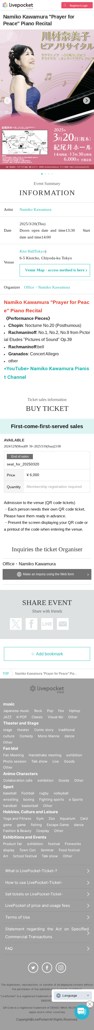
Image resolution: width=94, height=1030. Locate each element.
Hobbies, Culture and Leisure (30, 811)
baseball (9, 793)
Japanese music (16, 711)
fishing (36, 825)
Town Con (27, 850)
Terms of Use (17, 917)
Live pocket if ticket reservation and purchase (18, 5)
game (21, 825)
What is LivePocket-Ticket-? (31, 870)
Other (73, 717)
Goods (69, 761)
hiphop (74, 711)
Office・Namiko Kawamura (47, 287)
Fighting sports (51, 799)
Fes (61, 711)
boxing (28, 799)
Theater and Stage (21, 723)
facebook (31, 624)
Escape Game (58, 825)
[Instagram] (61, 967)
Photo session (14, 761)
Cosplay (42, 831)
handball (10, 806)
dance (69, 736)
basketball (30, 806)
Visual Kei (55, 717)
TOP (6, 673)
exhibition (74, 755)
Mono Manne (49, 736)
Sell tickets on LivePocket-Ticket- (34, 894)
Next (86, 100)
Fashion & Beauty (17, 831)
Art (5, 856)
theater (23, 730)
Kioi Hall (27, 251)
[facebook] (47, 967)
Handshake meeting (45, 755)
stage (7, 730)
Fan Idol (10, 748)
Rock (38, 711)
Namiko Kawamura (35, 209)
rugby (44, 793)
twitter (16, 624)
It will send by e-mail (63, 624)
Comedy (26, 736)
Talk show (39, 761)
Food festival (69, 850)
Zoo (52, 818)
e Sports (76, 799)
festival (54, 844)
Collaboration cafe (18, 780)
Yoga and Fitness (17, 818)
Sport (8, 786)
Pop (50, 711)
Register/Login (79, 5)
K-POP (21, 717)
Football (27, 793)
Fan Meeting (13, 755)
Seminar (47, 850)
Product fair (12, 844)
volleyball (61, 793)
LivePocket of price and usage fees (37, 905)
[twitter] (33, 967)
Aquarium (67, 818)
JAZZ (7, 717)
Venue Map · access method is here (55, 270)
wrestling (10, 799)
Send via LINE (47, 624)
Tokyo (39, 251)
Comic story (44, 730)
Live (55, 761)
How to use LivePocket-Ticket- (33, 882)
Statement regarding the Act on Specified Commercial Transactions (47, 932)
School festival (25, 856)
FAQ (9, 948)
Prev (7, 100)
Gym (40, 818)
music (9, 704)
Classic (37, 717)
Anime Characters (20, 773)
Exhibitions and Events (24, 837)
